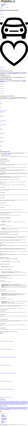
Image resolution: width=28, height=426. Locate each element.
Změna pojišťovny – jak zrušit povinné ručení (16, 407)
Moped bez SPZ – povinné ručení (19, 402)
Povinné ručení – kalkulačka (4, 4)
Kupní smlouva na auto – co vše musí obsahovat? (7, 408)
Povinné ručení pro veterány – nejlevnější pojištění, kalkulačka (21, 401)
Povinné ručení (3, 3)
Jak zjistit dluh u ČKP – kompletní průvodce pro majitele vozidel (19, 408)
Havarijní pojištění (3, 5)
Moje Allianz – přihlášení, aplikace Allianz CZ (17, 403)
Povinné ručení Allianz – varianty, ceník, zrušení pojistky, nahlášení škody (18, 404)
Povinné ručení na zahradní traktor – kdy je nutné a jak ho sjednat (7, 401)
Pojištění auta (2, 415)
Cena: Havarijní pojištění (4, 418)
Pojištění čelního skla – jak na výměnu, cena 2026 (5, 407)
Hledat (7, 7)
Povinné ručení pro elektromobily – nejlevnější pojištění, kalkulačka (8, 402)
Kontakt (2, 423)
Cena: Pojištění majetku (3, 419)
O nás (2, 422)
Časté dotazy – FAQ (3, 421)
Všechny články (1, 398)
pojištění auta (18, 72)
